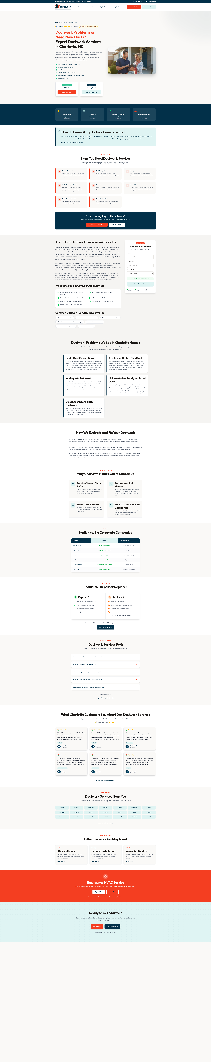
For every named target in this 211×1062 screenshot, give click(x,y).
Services (63, 22)
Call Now (99, 892)
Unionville (120, 817)
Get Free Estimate (148, 7)
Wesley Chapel (76, 817)
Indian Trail (91, 808)
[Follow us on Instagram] (136, 1)
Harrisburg (62, 812)
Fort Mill (149, 817)
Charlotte (62, 808)
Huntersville (134, 808)
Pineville (105, 808)
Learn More (112, 892)
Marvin (149, 812)
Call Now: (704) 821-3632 (98, 225)
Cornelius (91, 812)
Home (56, 22)
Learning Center (115, 7)
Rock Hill (134, 817)
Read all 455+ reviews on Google (104, 780)
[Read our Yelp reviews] (141, 1)
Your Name (130, 253)
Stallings (77, 812)
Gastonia (91, 817)
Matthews (76, 808)
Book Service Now (133, 7)
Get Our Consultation (105, 627)
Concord (149, 808)
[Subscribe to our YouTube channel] (139, 1)
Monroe (134, 812)
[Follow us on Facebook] (133, 1)
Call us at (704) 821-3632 (106, 698)
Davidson (105, 812)
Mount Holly (105, 817)
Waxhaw (120, 812)
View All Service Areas (104, 823)
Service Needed (131, 270)
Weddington (62, 817)
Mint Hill (120, 808)
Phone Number (131, 261)
